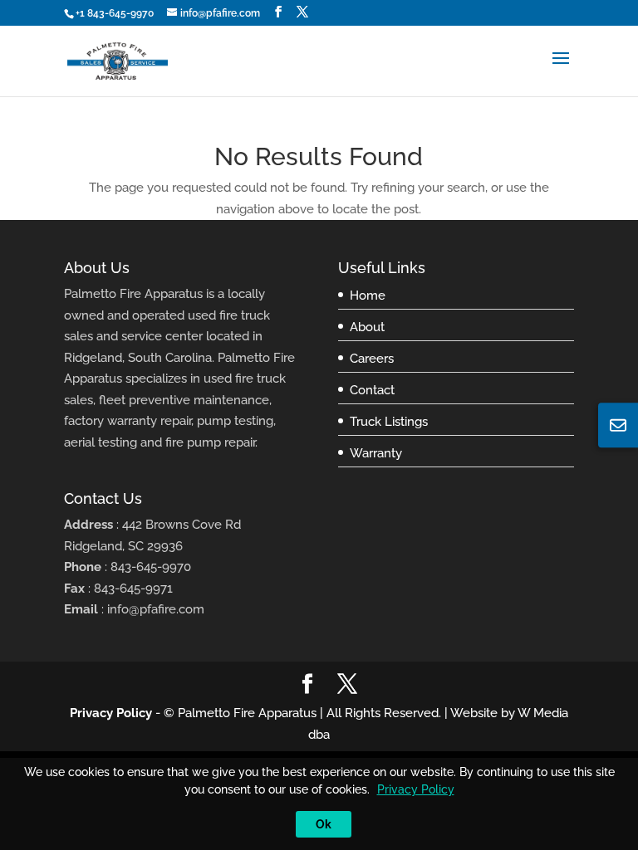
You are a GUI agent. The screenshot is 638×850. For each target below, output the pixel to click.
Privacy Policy (111, 713)
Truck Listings (389, 421)
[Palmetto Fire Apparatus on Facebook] (278, 12)
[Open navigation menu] (560, 71)
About (367, 327)
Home (367, 295)
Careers (372, 358)
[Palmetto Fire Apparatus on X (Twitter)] (302, 12)
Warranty (376, 453)
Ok (323, 824)
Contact (372, 390)
